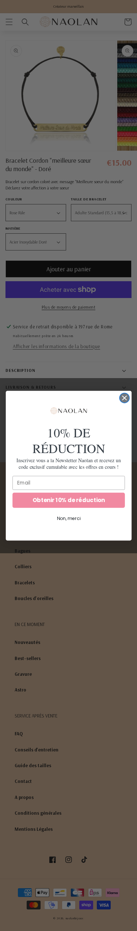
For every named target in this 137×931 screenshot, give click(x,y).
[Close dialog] (124, 398)
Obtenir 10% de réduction (68, 500)
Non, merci (68, 518)
